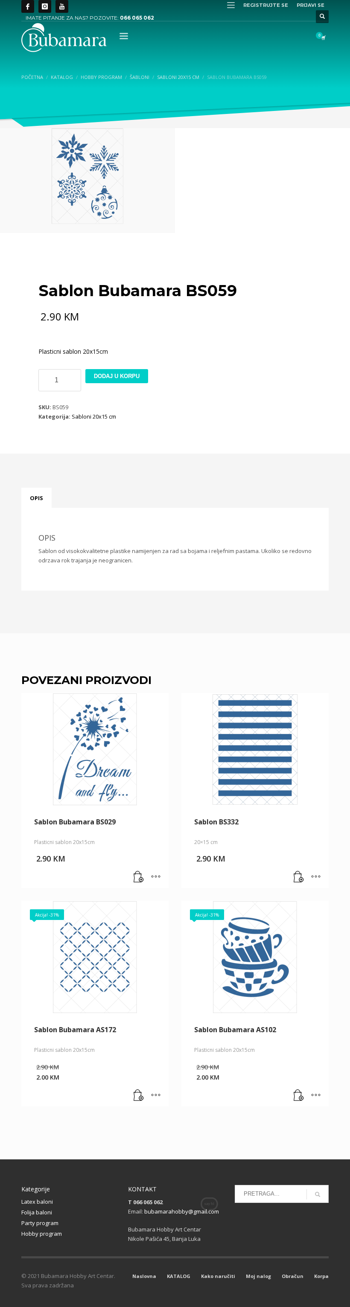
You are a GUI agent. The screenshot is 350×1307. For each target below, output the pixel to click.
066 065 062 (137, 18)
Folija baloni (36, 1212)
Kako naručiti (218, 1276)
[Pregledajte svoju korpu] (323, 37)
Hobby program (41, 1233)
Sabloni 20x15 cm (94, 416)
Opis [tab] (36, 498)
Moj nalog (258, 1276)
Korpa (321, 1276)
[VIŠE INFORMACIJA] (155, 877)
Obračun (292, 1276)
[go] (317, 1194)
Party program (39, 1223)
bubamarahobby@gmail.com (181, 1211)
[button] (138, 877)
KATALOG (178, 1276)
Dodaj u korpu (117, 376)
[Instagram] (44, 6)
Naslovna (144, 1276)
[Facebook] (27, 6)
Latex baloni (37, 1201)
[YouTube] (61, 6)
